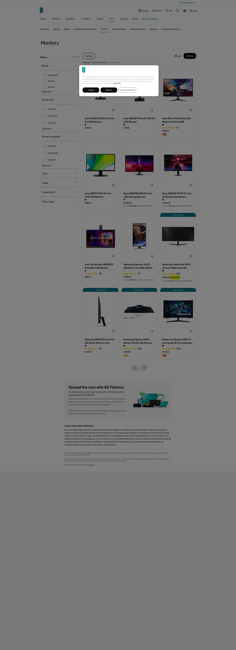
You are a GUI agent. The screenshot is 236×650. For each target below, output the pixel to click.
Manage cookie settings (127, 90)
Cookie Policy (117, 83)
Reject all (109, 90)
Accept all (91, 90)
